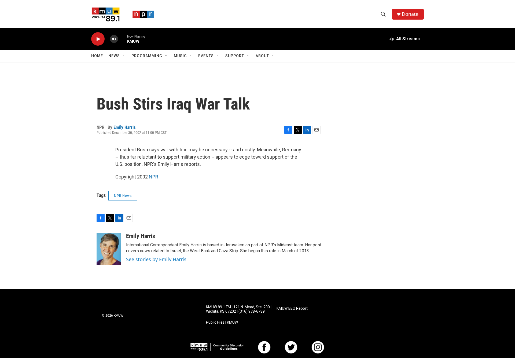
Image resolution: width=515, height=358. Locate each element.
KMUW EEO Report (292, 308)
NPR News (123, 195)
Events (206, 56)
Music (180, 56)
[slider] (122, 39)
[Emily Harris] (109, 249)
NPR (153, 177)
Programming (146, 56)
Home (97, 56)
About (262, 56)
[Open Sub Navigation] (124, 56)
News (114, 56)
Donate (410, 14)
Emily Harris (124, 127)
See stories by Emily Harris (156, 259)
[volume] (114, 39)
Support (234, 56)
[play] (98, 39)
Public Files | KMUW (222, 322)
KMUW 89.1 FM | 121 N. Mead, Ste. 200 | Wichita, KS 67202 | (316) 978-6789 (238, 309)
